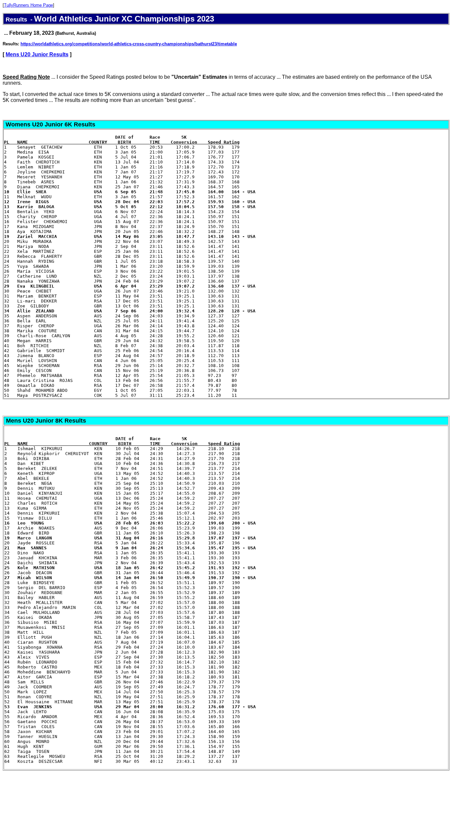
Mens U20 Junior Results (37, 54)
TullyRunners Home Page (28, 5)
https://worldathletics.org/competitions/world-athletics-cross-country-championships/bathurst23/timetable (129, 43)
